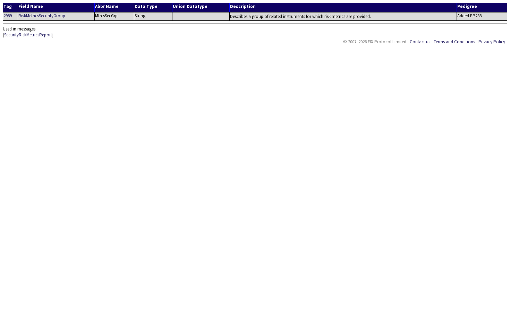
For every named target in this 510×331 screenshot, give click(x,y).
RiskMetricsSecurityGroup (41, 16)
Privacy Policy (491, 42)
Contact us (420, 42)
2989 (7, 16)
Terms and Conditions (454, 42)
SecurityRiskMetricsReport (28, 35)
